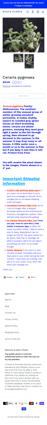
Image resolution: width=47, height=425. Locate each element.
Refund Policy (11, 326)
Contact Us (10, 313)
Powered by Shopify (32, 417)
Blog (7, 306)
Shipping (6, 86)
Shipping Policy (12, 332)
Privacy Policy (11, 319)
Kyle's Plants (12, 11)
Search (8, 299)
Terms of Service (12, 339)
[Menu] (42, 11)
